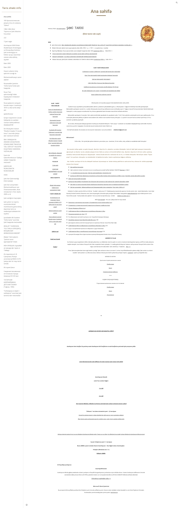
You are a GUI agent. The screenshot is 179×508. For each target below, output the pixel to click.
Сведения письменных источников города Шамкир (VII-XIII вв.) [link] (12, 273)
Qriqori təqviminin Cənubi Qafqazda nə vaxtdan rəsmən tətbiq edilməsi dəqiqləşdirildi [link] (13, 121)
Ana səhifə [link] (7, 17)
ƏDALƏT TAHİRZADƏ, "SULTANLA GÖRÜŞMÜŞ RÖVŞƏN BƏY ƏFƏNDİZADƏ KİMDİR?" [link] (12, 229)
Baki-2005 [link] (7, 63)
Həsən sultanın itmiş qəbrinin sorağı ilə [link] (11, 72)
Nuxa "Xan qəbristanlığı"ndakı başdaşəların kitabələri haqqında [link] (12, 95)
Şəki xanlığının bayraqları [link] (12, 198)
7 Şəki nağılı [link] (8, 41)
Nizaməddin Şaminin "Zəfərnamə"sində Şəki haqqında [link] (12, 85)
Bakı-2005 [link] (7, 67)
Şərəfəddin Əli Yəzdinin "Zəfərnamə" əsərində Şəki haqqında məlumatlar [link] (13, 220)
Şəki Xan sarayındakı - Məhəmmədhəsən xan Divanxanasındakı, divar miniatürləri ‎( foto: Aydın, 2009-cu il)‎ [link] (12, 189)
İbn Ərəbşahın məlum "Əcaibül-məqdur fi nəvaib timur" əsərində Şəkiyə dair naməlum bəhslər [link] (13, 132)
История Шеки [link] (9, 267)
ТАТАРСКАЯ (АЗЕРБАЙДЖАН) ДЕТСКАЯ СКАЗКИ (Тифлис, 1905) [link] (10, 283)
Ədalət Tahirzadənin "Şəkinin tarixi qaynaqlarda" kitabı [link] (11, 239)
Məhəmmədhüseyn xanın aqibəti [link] (12, 78)
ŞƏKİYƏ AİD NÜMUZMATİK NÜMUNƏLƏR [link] (9, 168)
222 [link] (5, 38)
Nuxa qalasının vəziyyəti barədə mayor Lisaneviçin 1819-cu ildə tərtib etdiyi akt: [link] (13, 106)
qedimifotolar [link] (8, 114)
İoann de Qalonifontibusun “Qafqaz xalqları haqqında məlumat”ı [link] (13, 158)
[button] (177, 2)
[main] (101, 12)
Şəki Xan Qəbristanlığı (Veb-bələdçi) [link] (11, 180)
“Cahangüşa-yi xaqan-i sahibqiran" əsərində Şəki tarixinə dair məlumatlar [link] (12, 293)
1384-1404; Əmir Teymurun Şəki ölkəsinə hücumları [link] (12, 31)
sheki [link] (5, 175)
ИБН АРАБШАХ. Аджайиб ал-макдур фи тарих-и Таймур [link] (13, 248)
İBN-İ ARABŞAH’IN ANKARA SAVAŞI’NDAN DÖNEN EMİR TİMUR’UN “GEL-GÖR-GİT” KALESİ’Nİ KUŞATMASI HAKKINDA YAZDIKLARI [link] (12, 145)
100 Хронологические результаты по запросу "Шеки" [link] (12, 23)
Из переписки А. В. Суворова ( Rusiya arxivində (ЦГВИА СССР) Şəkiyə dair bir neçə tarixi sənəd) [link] (12, 259)
